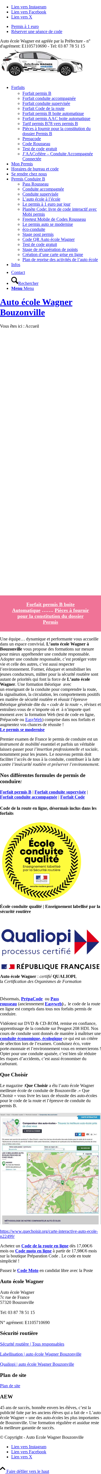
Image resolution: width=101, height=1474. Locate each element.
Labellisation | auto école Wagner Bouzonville (40, 1354)
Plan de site (10, 1385)
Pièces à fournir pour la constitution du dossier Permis (53, 616)
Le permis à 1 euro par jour (46, 204)
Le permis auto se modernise (47, 224)
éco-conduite (33, 229)
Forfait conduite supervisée (46, 103)
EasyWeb (33, 719)
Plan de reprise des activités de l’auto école (60, 259)
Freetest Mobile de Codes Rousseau (54, 219)
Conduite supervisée (40, 194)
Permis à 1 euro (25, 26)
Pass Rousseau (35, 184)
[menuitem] (56, 26)
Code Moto (27, 1270)
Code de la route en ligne (44, 1245)
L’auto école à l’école (41, 199)
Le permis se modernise (22, 729)
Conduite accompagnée (43, 189)
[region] (50, 461)
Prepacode (31, 138)
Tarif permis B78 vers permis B (50, 123)
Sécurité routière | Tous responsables (32, 1344)
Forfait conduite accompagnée (49, 98)
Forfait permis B (36, 93)
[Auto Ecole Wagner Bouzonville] (42, 75)
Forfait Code (72, 797)
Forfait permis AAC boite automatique (56, 118)
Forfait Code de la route (43, 108)
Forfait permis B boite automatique (53, 113)
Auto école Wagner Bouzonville (36, 307)
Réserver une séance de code (36, 31)
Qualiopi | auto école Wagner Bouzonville (37, 1364)
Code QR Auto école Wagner (48, 239)
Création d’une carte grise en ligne (52, 254)
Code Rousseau (36, 143)
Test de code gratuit (39, 148)
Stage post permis (38, 234)
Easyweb (53, 1003)
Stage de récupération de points (50, 249)
